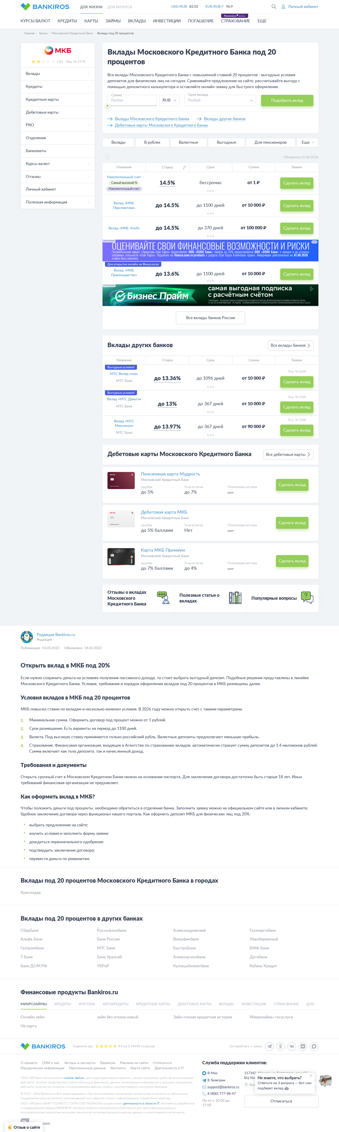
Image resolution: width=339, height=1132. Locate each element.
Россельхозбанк (111, 930)
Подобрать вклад (287, 100)
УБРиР (103, 966)
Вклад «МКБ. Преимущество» (124, 273)
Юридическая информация (42, 1068)
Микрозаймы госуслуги (271, 1017)
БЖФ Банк (259, 948)
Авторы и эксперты (80, 1063)
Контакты (118, 1068)
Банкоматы (36, 151)
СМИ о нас (51, 1063)
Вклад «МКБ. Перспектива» (124, 205)
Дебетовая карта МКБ (164, 512)
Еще (305, 142)
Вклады (137, 21)
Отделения (36, 138)
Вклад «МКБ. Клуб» (124, 228)
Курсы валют (35, 21)
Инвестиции (167, 21)
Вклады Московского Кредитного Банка (152, 119)
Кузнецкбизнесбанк (191, 966)
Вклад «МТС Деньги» (124, 399)
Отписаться (162, 1063)
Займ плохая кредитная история (202, 1017)
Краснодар (31, 893)
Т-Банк (27, 957)
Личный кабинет (41, 189)
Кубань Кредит (263, 966)
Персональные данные (87, 1068)
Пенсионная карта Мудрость (170, 474)
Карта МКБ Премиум (163, 550)
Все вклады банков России (210, 318)
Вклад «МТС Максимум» (124, 424)
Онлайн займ (32, 1017)
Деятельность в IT (169, 1068)
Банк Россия (108, 939)
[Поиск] (274, 6)
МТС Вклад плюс (124, 374)
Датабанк (258, 957)
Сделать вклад (296, 183)
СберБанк (29, 930)
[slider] (107, 105)
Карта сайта (140, 1068)
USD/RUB (179, 6)
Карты (91, 21)
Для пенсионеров (271, 142)
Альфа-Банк (31, 939)
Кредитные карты (42, 99)
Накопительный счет (124, 177)
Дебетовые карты (42, 112)
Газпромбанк (32, 948)
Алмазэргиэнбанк (189, 957)
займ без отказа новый (117, 1017)
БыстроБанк (184, 948)
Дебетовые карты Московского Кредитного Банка (161, 125)
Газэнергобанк (263, 930)
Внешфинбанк (186, 939)
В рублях (152, 142)
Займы (113, 21)
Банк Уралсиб (109, 957)
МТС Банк (124, 381)
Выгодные (226, 142)
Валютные (188, 142)
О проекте (29, 1063)
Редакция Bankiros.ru (56, 635)
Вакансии (107, 1063)
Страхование (235, 21)
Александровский (189, 930)
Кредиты (67, 21)
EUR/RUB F (214, 6)
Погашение (201, 21)
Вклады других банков (224, 119)
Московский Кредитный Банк (165, 480)
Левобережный (264, 939)
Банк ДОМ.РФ (34, 966)
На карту (29, 1026)
